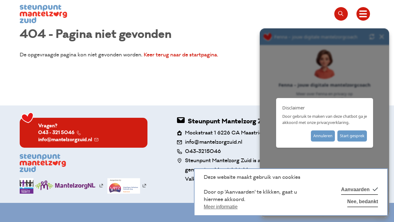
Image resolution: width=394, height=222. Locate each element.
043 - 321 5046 (56, 132)
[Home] (43, 14)
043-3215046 (203, 151)
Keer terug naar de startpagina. (181, 54)
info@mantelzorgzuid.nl (65, 139)
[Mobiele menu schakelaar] (363, 14)
